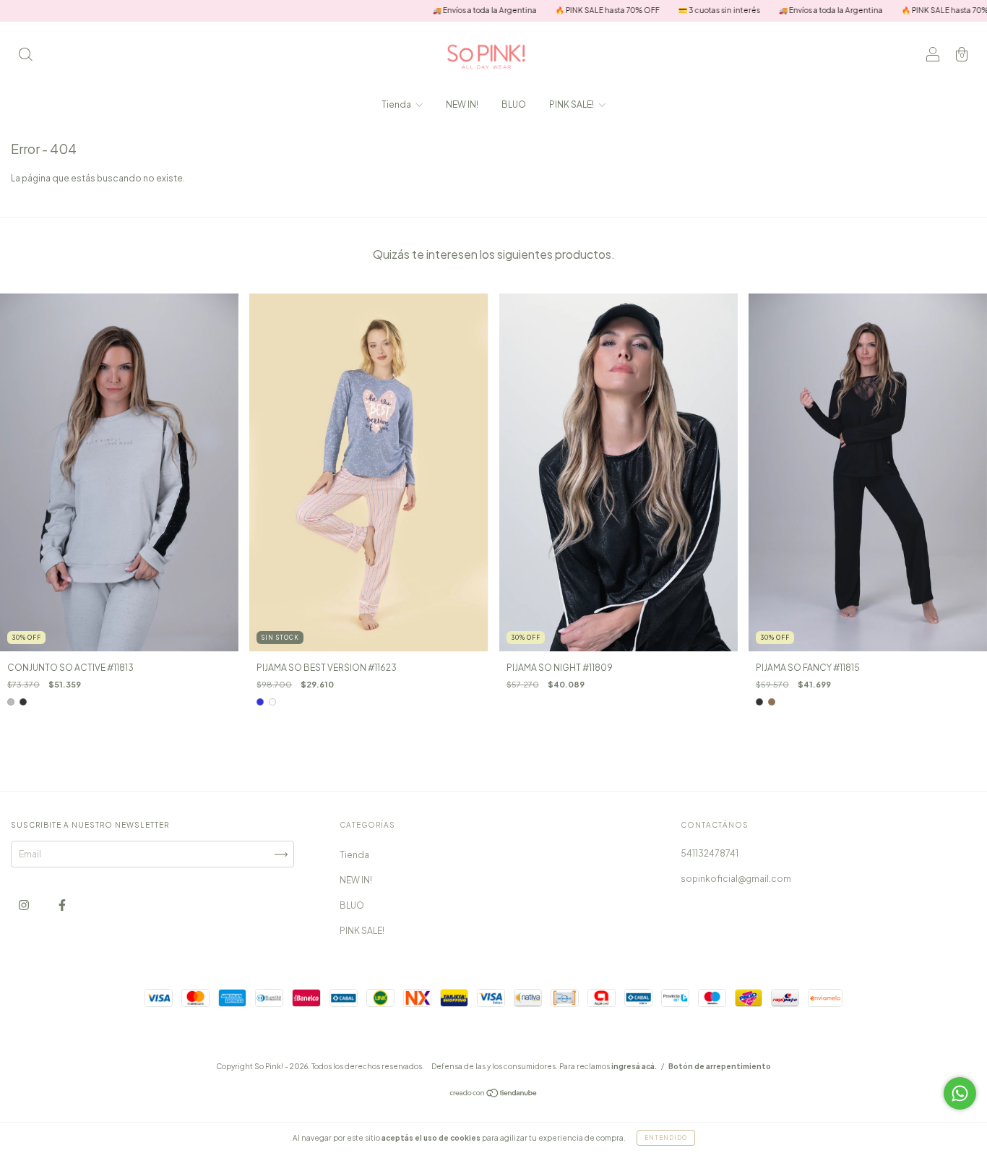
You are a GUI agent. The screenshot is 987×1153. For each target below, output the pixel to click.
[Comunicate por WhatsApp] (960, 1093)
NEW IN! (462, 104)
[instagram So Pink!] (24, 905)
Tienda (397, 104)
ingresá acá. (634, 1066)
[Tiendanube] (494, 1094)
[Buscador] (25, 56)
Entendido (666, 1137)
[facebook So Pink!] (62, 905)
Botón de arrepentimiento (719, 1066)
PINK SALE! (572, 104)
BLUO (513, 104)
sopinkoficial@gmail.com (736, 878)
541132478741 (709, 853)
